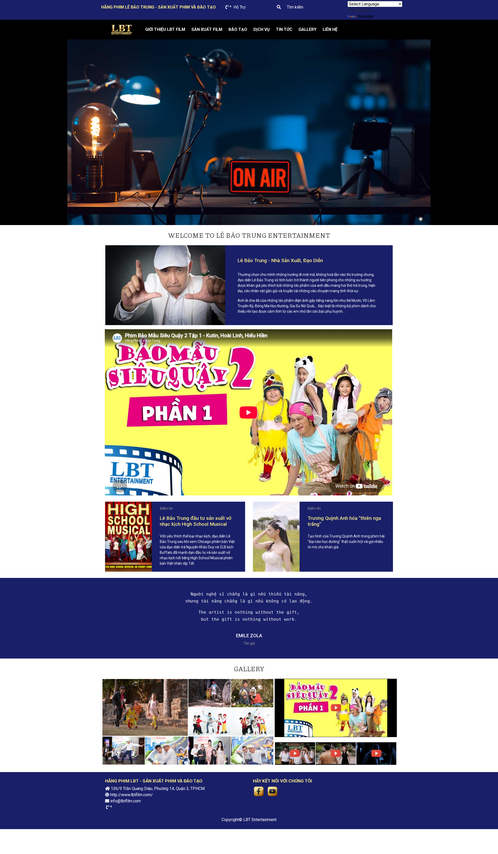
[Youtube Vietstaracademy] (272, 791)
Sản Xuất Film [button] (206, 29)
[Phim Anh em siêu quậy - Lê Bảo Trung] (252, 750)
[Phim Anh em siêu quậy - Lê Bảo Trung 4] (123, 750)
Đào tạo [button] (238, 29)
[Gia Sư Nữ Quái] (336, 753)
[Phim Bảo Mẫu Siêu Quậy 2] (336, 708)
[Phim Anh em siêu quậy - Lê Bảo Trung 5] (252, 721)
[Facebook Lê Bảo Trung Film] (259, 791)
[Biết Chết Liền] (376, 753)
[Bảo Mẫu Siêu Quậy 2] (145, 707)
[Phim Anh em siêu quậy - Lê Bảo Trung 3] (166, 750)
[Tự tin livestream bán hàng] (249, 132)
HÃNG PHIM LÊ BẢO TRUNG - (158, 7)
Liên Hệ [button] (330, 29)
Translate (365, 16)
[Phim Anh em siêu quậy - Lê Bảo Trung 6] (209, 721)
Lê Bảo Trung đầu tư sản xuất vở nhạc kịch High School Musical (195, 521)
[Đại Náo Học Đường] (295, 753)
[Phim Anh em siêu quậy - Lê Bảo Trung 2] (209, 750)
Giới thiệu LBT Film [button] (165, 29)
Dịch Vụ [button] (261, 29)
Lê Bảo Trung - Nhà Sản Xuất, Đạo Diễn (280, 260)
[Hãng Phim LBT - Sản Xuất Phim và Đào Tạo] (121, 30)
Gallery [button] (307, 29)
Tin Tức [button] (284, 29)
